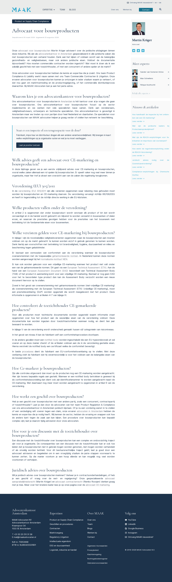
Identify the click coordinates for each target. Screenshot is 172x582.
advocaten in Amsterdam (90, 411)
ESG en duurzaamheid (60, 545)
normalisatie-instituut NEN (54, 259)
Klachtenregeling (94, 554)
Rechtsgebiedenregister (97, 559)
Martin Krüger (142, 40)
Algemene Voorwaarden (97, 546)
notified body (51, 340)
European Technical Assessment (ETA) (87, 267)
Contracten (55, 528)
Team (90, 524)
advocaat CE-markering (98, 485)
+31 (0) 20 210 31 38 (23, 534)
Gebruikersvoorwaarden (97, 563)
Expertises (56, 513)
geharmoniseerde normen (65, 256)
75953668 (23, 542)
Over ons (115, 10)
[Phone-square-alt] (138, 50)
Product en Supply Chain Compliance (66, 520)
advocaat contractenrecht (68, 481)
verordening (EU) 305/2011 (32, 191)
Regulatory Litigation (59, 537)
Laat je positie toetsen (29, 145)
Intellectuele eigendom (60, 541)
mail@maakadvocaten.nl (25, 537)
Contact (91, 537)
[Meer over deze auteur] (138, 28)
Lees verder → (138, 121)
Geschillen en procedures (61, 524)
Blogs (89, 528)
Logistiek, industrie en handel (63, 550)
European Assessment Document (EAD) (47, 271)
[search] (160, 9)
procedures (27, 351)
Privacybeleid (92, 550)
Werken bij (127, 10)
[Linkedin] (142, 50)
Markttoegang (56, 533)
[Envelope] (133, 50)
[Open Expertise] (54, 9)
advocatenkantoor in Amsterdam (55, 54)
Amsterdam (66, 101)
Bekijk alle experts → (141, 93)
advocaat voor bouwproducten (34, 50)
